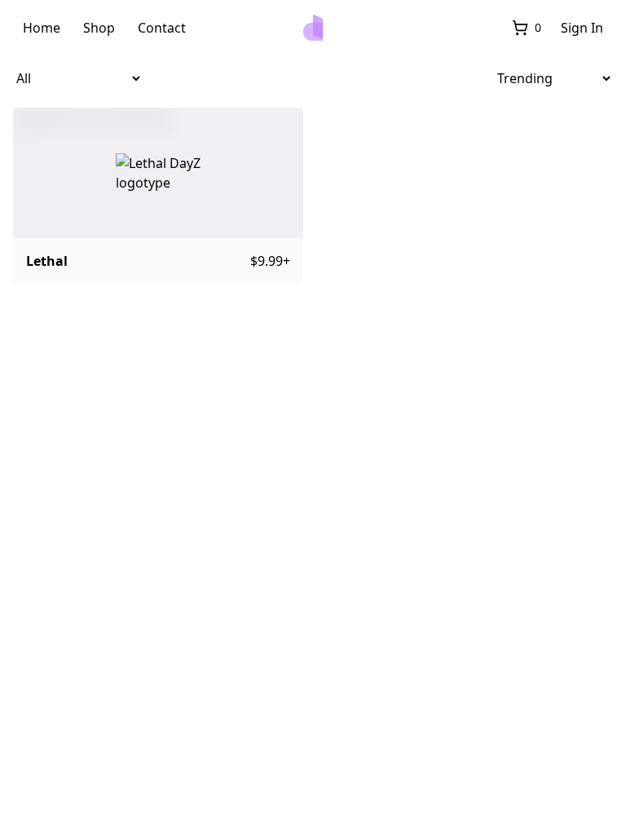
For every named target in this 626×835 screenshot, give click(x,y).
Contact (162, 28)
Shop (99, 28)
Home (41, 28)
